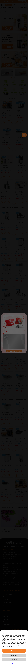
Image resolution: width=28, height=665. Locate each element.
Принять (14, 651)
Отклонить (14, 655)
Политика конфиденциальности (13, 663)
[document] (14, 332)
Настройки (14, 659)
